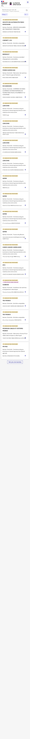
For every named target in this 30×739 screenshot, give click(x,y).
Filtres (4, 14)
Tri (25, 14)
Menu (27, 2)
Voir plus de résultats (15, 362)
